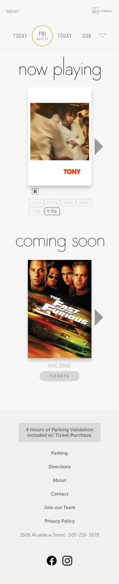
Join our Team (59, 507)
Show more (59, 131)
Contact (59, 493)
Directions (60, 466)
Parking (59, 453)
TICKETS (59, 376)
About (59, 480)
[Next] (99, 117)
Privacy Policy (59, 521)
